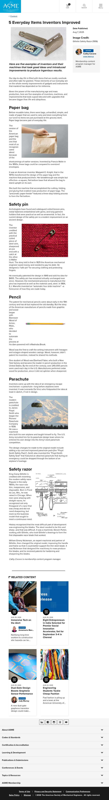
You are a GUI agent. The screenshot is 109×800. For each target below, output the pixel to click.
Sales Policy (14, 795)
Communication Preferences (78, 791)
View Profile (88, 56)
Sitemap (27, 795)
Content (13, 16)
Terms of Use (24, 791)
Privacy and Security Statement (48, 791)
